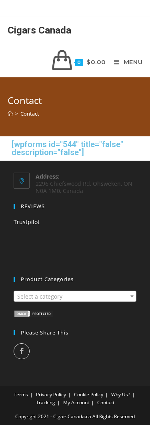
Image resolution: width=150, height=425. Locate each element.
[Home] (10, 113)
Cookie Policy (88, 394)
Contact (29, 113)
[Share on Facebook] (22, 351)
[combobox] (75, 296)
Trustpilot (27, 222)
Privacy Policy (51, 394)
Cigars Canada (39, 30)
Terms (21, 394)
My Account (76, 402)
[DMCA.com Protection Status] (34, 313)
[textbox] (75, 296)
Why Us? (120, 394)
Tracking (45, 402)
